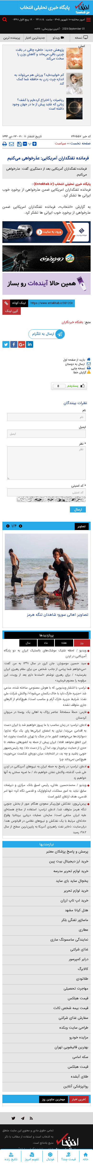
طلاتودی (82, 979)
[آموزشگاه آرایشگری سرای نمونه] (46, 284)
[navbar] (88, 19)
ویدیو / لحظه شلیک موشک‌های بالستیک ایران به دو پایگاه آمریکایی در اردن (45, 653)
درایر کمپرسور (78, 959)
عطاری (83, 930)
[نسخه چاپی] (4, 144)
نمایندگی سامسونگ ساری (69, 939)
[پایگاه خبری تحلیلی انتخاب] (82, 7)
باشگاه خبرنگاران (72, 322)
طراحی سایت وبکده (73, 1028)
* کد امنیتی (78, 485)
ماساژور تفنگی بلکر (75, 920)
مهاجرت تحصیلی (76, 988)
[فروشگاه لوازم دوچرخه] (46, 258)
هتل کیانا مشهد (76, 910)
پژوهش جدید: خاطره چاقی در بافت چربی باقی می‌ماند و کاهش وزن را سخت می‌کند (40, 54)
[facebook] (13, 344)
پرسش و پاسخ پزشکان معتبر (67, 851)
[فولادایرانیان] (46, 232)
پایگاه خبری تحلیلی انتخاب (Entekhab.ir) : (61, 184)
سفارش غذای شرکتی (73, 1018)
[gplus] (21, 344)
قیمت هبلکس (78, 998)
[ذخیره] (19, 144)
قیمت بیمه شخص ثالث (70, 1008)
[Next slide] (8, 525)
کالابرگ (83, 969)
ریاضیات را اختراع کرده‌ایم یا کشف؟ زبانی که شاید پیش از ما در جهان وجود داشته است (38, 104)
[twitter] (6, 344)
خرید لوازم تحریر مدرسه (70, 871)
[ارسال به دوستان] (11, 144)
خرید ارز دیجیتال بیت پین (68, 861)
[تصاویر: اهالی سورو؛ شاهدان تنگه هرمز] (46, 572)
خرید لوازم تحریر (76, 891)
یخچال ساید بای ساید (72, 881)
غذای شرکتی (79, 949)
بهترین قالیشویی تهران (71, 1047)
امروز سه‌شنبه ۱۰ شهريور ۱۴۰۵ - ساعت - (59, 20)
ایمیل (82, 427)
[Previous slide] (20, 525)
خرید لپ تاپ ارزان (74, 900)
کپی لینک (11, 311)
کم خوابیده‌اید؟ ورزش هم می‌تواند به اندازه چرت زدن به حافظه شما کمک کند (39, 79)
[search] (5, 20)
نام (84, 410)
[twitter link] (13, 1118)
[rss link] (31, 1118)
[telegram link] (22, 1118)
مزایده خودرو (78, 1037)
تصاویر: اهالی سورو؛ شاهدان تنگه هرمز (57, 615)
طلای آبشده (79, 1076)
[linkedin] (29, 344)
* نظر (82, 443)
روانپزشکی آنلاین (75, 1086)
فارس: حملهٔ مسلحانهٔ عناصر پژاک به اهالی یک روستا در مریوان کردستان (45, 715)
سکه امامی (80, 1057)
